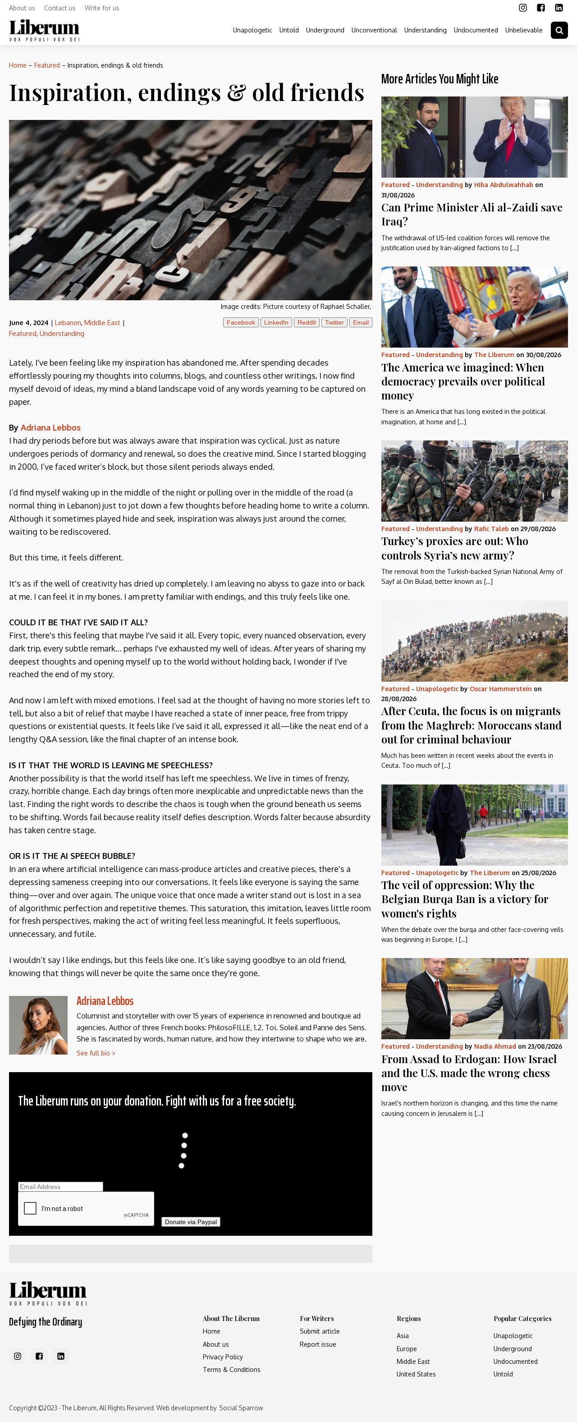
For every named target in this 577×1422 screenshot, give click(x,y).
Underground (325, 30)
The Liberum (494, 354)
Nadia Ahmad (495, 1046)
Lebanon (68, 322)
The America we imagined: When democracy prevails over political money (463, 381)
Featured (47, 65)
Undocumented (476, 30)
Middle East (102, 322)
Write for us (102, 8)
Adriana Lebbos (105, 1000)
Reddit (307, 322)
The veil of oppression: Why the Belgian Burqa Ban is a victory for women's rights (464, 898)
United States (416, 1374)
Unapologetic (252, 30)
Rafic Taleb (491, 528)
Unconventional (374, 30)
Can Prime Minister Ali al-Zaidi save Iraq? (472, 214)
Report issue (318, 1344)
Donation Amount (191, 1125)
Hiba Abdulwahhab (503, 184)
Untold (289, 30)
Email (361, 322)
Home (18, 65)
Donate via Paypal (191, 1221)
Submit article (320, 1331)
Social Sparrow (241, 1408)
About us (22, 8)
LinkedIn (276, 322)
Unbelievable (524, 30)
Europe (407, 1349)
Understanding (425, 30)
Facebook (241, 322)
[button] (559, 30)
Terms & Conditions (232, 1369)
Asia (403, 1335)
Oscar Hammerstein (501, 689)
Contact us (60, 8)
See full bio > (96, 1053)
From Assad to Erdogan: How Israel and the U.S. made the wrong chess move (469, 1072)
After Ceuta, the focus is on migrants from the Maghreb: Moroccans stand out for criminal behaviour (471, 724)
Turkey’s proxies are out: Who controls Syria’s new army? (454, 547)
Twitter (334, 322)
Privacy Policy (223, 1357)
